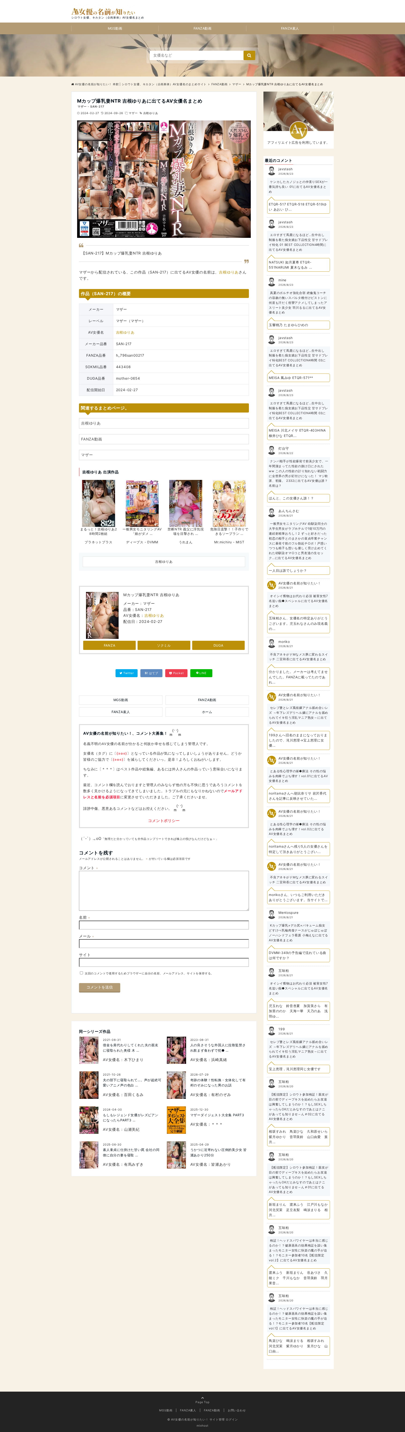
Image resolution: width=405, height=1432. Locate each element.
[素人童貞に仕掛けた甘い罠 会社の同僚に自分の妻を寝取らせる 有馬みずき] (89, 1155)
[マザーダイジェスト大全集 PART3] (176, 1120)
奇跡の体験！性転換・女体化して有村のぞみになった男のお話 (218, 1082)
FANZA (109, 645)
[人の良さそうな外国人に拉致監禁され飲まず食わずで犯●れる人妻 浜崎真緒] (176, 1050)
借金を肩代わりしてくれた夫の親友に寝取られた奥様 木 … (130, 1047)
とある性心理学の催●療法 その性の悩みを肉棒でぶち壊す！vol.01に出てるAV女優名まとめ (298, 776)
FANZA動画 (203, 28)
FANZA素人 (290, 28)
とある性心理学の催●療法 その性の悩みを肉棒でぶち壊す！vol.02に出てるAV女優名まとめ (297, 829)
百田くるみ (134, 1094)
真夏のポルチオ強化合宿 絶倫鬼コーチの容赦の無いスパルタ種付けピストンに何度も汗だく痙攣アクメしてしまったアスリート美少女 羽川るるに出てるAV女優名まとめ (298, 302)
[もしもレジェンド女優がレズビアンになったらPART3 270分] (89, 1120)
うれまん (186, 542)
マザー (133, 113)
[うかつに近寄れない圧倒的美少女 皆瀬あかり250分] (176, 1155)
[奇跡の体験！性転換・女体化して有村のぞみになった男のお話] (176, 1085)
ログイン (232, 1419)
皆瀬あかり (221, 1164)
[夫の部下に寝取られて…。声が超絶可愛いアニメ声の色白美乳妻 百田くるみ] (89, 1085)
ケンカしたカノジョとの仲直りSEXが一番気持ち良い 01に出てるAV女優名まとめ (298, 186)
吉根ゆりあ (150, 113)
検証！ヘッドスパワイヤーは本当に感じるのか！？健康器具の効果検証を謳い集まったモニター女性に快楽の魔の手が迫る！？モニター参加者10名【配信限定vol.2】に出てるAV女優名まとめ (298, 1250)
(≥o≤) (121, 753)
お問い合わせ (237, 1410)
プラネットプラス (98, 542)
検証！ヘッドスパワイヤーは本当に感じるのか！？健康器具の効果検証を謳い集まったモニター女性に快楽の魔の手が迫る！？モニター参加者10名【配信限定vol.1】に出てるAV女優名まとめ (298, 1318)
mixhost (202, 1425)
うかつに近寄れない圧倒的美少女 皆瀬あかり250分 (218, 1152)
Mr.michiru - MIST (229, 542)
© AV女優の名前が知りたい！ (188, 1419)
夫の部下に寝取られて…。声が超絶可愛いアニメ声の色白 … (132, 1082)
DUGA (218, 645)
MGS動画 (115, 28)
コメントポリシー (164, 820)
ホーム (207, 712)
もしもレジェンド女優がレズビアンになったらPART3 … (130, 1117)
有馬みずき (134, 1164)
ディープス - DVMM (142, 542)
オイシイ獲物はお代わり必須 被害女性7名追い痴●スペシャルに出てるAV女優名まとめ (298, 601)
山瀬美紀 (132, 1129)
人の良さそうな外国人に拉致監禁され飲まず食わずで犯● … (218, 1047)
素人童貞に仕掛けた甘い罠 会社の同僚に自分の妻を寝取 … (131, 1152)
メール (86, 936)
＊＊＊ (217, 1124)
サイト (85, 954)
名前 (84, 917)
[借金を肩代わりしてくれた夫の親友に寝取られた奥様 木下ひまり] (89, 1050)
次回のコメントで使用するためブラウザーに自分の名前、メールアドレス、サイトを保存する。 (149, 973)
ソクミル (164, 645)
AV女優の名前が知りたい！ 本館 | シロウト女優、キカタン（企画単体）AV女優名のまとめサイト (140, 84)
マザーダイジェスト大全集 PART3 (217, 1115)
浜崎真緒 (219, 1059)
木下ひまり (134, 1059)
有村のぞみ (221, 1094)
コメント (88, 867)
